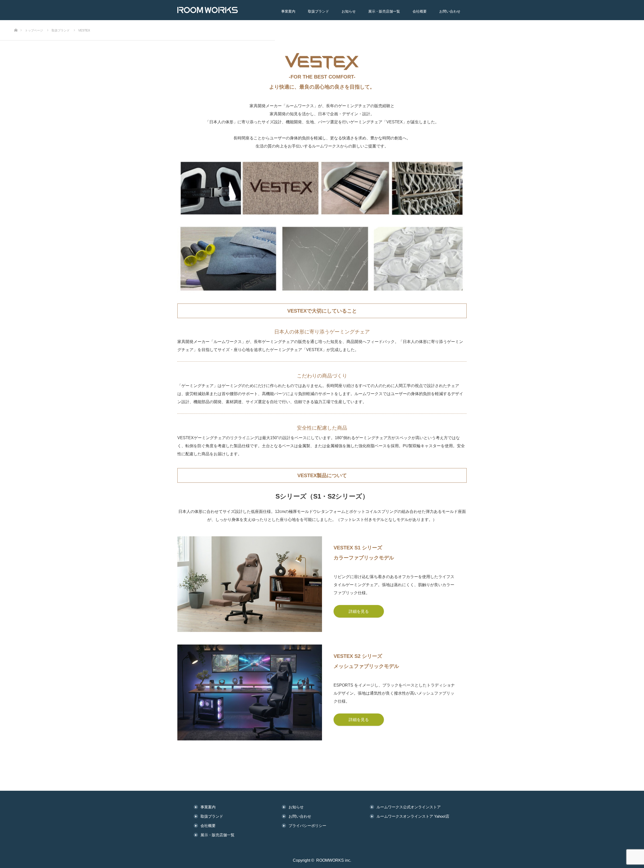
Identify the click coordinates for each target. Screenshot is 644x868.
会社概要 (420, 11)
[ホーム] (15, 22)
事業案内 (288, 11)
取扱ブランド (318, 11)
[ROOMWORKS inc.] (215, 10)
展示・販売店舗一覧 (384, 11)
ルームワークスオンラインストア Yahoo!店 (413, 816)
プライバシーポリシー (307, 825)
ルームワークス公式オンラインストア (409, 807)
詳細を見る (359, 611)
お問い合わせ (449, 11)
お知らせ (349, 11)
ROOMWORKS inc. (333, 860)
